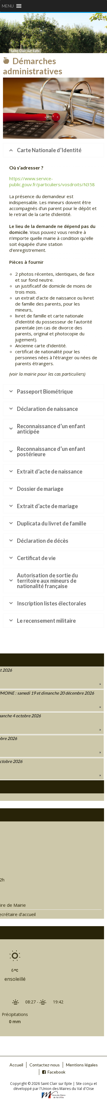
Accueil (16, 1064)
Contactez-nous (44, 1064)
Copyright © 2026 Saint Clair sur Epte (41, 1083)
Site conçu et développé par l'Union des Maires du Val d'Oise (55, 1086)
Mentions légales (82, 1064)
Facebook (56, 1071)
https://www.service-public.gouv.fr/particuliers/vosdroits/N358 (52, 181)
